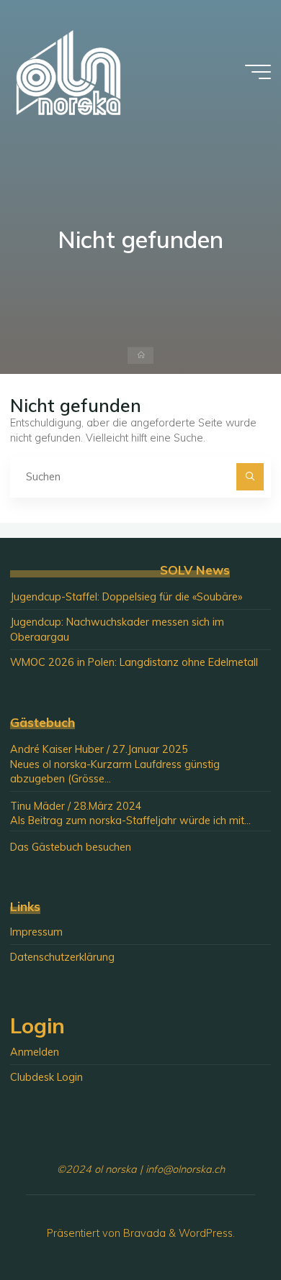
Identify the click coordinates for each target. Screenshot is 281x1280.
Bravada (143, 1233)
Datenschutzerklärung (62, 957)
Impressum (36, 931)
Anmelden (34, 1052)
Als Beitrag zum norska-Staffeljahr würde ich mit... (130, 820)
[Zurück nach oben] (225, 1224)
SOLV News (195, 569)
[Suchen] (249, 476)
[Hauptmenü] (258, 72)
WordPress (206, 1233)
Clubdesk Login (46, 1077)
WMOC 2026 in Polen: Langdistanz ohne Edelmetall (134, 662)
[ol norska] (68, 71)
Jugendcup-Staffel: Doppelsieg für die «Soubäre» (126, 596)
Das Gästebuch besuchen (70, 847)
